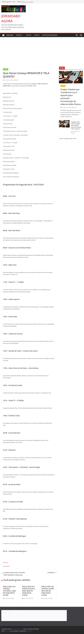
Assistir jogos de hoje (16, 613)
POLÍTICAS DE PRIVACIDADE (49, 35)
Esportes (19, 35)
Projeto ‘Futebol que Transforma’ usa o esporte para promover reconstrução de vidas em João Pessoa (70, 96)
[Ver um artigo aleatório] (81, 35)
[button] (22, 35)
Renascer (5, 562)
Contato (36, 35)
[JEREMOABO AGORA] (3, 35)
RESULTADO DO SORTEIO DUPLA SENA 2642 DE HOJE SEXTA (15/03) (28, 590)
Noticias (28, 35)
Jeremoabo (10, 35)
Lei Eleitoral (51, 572)
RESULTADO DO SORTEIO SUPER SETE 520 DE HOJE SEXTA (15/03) (47, 590)
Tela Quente (6, 566)
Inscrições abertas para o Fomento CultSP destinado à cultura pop (14, 574)
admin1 (17, 80)
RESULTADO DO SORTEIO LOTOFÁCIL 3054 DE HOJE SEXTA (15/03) (9, 590)
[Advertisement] (42, 49)
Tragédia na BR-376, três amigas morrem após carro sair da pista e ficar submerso (76, 125)
